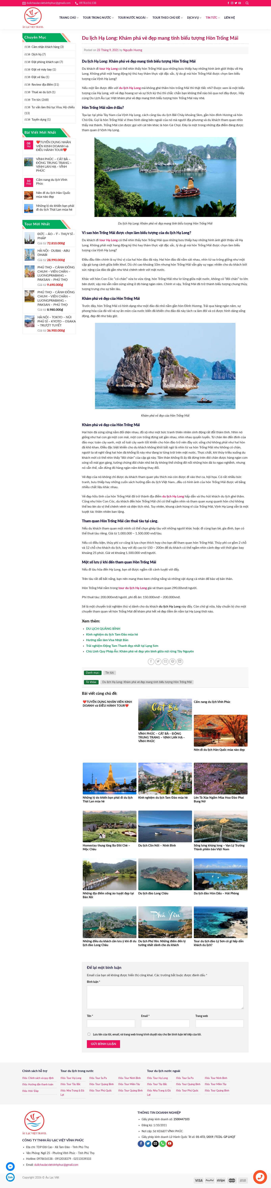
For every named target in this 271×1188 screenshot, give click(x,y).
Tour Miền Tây (132, 1084)
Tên (90, 1016)
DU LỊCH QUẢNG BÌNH (103, 628)
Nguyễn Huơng (132, 50)
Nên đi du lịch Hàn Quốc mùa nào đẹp (53, 194)
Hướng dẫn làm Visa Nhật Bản (107, 640)
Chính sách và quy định (41, 1078)
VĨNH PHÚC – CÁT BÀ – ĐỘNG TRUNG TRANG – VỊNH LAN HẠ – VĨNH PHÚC (54, 165)
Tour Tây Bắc (73, 1084)
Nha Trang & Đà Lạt (72, 1092)
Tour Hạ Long (73, 1078)
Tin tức (211, 17)
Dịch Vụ (193, 17)
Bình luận (93, 981)
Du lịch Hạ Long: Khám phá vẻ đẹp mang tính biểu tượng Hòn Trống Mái (147, 682)
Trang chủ (67, 17)
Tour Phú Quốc (103, 1090)
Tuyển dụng (39, 119)
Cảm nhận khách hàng (46, 46)
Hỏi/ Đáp (33, 1091)
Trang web (201, 1016)
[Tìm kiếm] (247, 3)
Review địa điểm (42, 84)
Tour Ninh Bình (132, 1078)
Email (145, 1016)
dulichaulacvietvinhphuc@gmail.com (56, 1164)
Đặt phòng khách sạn (45, 62)
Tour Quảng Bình (104, 1084)
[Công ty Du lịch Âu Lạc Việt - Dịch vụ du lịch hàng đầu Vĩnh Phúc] (37, 17)
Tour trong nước (97, 17)
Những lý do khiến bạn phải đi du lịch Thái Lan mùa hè (55, 207)
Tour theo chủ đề (166, 17)
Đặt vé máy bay (42, 69)
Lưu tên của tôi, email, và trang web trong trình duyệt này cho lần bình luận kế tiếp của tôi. (147, 1034)
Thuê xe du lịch (41, 92)
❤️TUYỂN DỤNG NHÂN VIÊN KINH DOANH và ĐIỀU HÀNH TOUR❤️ (53, 146)
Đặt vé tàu (38, 77)
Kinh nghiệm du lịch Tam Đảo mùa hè (112, 634)
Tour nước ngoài (131, 17)
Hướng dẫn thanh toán (40, 1084)
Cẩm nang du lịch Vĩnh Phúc (51, 181)
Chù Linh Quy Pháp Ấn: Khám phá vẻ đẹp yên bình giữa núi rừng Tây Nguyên (140, 651)
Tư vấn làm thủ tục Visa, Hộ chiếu (53, 107)
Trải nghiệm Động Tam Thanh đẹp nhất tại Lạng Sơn (122, 645)
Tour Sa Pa (101, 1078)
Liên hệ (229, 17)
